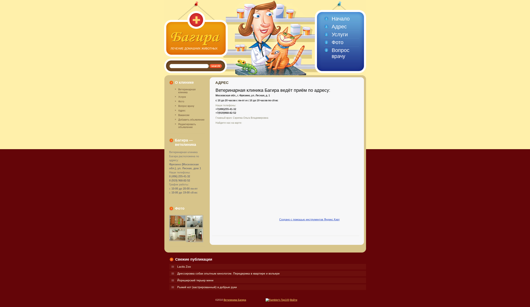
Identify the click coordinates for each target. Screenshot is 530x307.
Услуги (182, 96)
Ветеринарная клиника (187, 91)
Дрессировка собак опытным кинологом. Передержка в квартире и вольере (228, 273)
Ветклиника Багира (235, 300)
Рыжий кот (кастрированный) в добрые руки (207, 287)
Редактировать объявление (187, 126)
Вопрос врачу (186, 106)
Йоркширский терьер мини (195, 280)
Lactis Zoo (184, 266)
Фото (181, 101)
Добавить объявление (191, 119)
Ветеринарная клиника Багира (196, 39)
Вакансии (183, 115)
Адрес (182, 110)
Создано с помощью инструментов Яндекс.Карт (309, 219)
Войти (293, 300)
